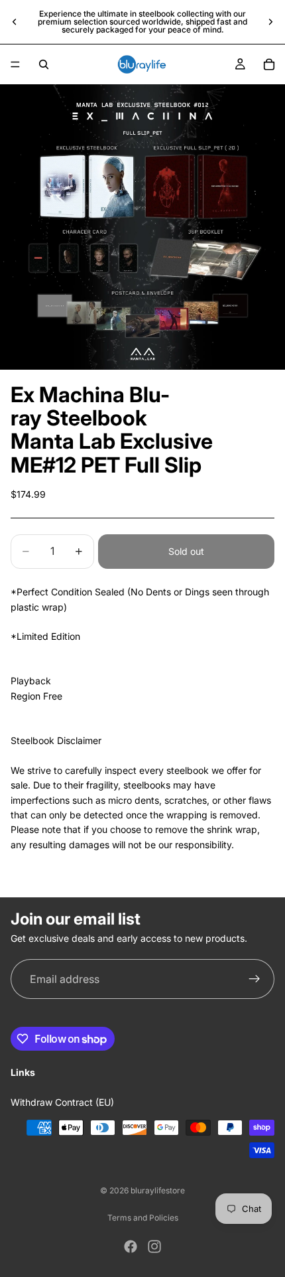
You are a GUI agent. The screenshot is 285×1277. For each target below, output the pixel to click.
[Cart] (269, 64)
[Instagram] (154, 1246)
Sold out (186, 551)
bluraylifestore (158, 1190)
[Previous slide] (14, 22)
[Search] (43, 64)
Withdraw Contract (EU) (62, 1102)
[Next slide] (270, 22)
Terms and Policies (142, 1218)
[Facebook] (131, 1246)
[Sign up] (254, 980)
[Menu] (15, 64)
